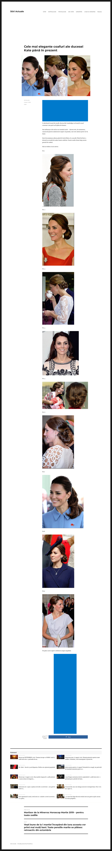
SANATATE (79, 11)
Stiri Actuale (17, 11)
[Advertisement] (56, 33)
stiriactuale (27, 100)
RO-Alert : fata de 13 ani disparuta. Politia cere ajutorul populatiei (37, 767)
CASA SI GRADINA (89, 11)
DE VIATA (71, 11)
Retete (99, 11)
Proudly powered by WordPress (25, 843)
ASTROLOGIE (52, 11)
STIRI (44, 11)
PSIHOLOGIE (62, 11)
